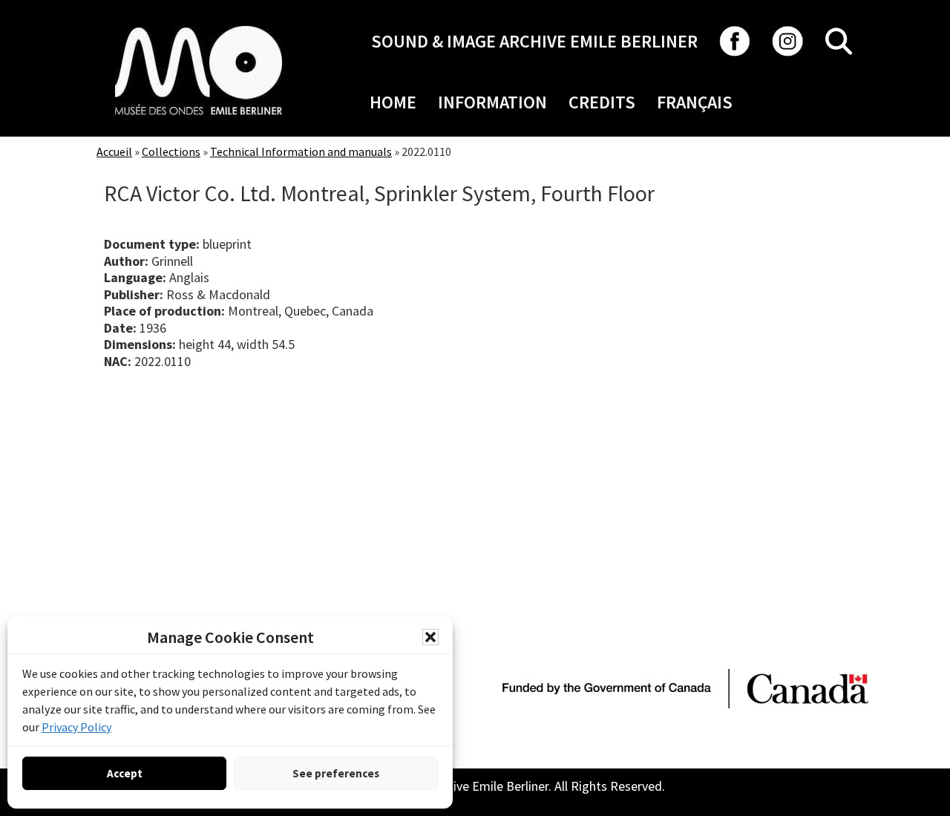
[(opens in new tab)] (198, 25)
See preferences (335, 773)
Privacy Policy (76, 726)
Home (393, 102)
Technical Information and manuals (301, 151)
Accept (124, 773)
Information (492, 102)
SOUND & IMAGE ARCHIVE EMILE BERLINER (534, 41)
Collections (171, 151)
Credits (602, 102)
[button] (430, 637)
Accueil (114, 151)
